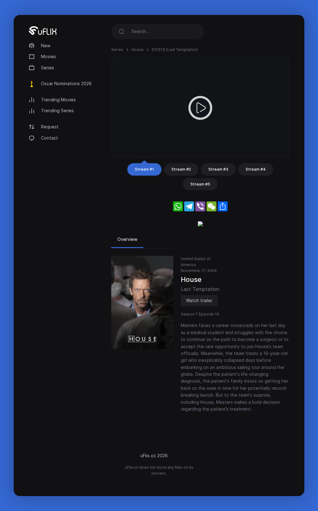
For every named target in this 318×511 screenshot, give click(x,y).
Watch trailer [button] (199, 300)
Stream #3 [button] (218, 169)
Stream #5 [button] (200, 184)
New (45, 45)
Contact (49, 137)
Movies (48, 56)
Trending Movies (58, 99)
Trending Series (57, 110)
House (137, 49)
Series (47, 67)
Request (50, 126)
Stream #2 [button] (181, 169)
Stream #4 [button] (256, 169)
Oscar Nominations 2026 (66, 83)
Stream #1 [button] (144, 169)
